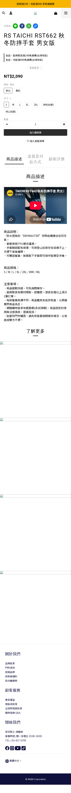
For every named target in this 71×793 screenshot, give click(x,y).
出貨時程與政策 (13, 708)
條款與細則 (11, 676)
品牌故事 (10, 663)
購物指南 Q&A (12, 712)
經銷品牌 (10, 672)
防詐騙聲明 (11, 680)
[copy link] (35, 26)
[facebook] (22, 26)
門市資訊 (10, 667)
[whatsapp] (28, 26)
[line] (15, 26)
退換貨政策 (11, 704)
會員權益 (10, 699)
